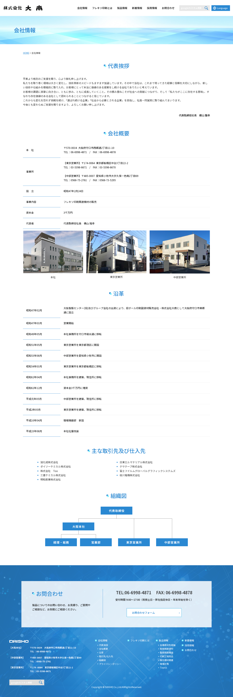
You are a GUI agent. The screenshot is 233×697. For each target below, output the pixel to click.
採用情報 (152, 8)
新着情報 (137, 8)
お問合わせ (168, 8)
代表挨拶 (103, 645)
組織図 (102, 660)
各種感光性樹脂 (167, 645)
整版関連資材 (166, 648)
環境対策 (164, 663)
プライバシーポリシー (110, 663)
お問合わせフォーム (143, 612)
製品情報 (122, 8)
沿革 (101, 652)
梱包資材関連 (166, 660)
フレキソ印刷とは (102, 8)
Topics (163, 667)
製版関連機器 (166, 652)
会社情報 (82, 8)
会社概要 (103, 648)
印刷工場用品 (166, 656)
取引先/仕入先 (106, 656)
